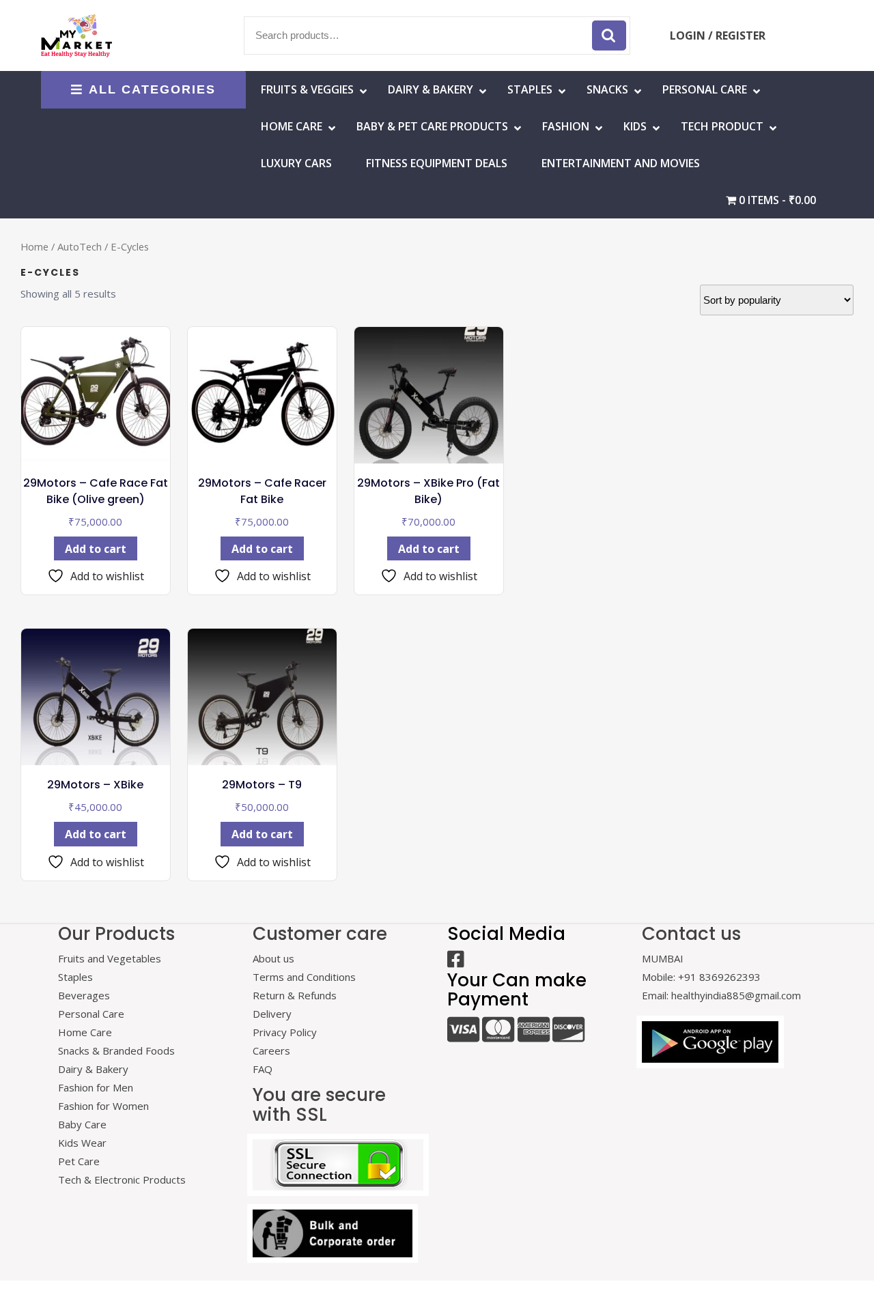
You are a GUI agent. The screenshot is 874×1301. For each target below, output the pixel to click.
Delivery (272, 1013)
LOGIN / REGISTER (717, 35)
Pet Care (79, 1161)
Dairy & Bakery (430, 89)
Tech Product (722, 126)
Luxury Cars (296, 163)
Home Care (85, 1032)
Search (609, 35)
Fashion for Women (103, 1106)
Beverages (84, 995)
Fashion (565, 126)
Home (34, 246)
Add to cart (95, 548)
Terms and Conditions (304, 977)
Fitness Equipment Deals (436, 163)
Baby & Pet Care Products (432, 126)
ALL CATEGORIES (152, 89)
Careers (271, 1050)
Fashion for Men (95, 1087)
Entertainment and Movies (620, 163)
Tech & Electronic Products (122, 1179)
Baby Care (82, 1124)
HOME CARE (291, 126)
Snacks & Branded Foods (116, 1050)
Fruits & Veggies (307, 89)
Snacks (607, 89)
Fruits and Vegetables (109, 958)
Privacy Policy (285, 1032)
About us (273, 958)
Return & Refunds (295, 995)
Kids (635, 126)
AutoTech (79, 246)
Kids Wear (82, 1142)
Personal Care (704, 89)
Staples (529, 89)
